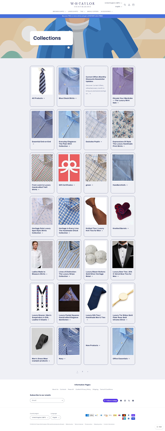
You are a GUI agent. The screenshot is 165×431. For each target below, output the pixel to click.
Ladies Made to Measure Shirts (38, 273)
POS (48, 424)
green (88, 185)
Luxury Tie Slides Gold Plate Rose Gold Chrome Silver (123, 317)
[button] (59, 11)
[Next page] (88, 372)
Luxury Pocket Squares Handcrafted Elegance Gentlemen (69, 317)
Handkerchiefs (119, 185)
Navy (61, 359)
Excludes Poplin (93, 142)
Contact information (109, 424)
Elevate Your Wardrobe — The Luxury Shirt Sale (123, 100)
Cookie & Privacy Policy (83, 389)
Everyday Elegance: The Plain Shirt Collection (67, 144)
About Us (55, 389)
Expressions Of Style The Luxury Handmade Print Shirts (123, 144)
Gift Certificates (66, 185)
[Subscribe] (62, 400)
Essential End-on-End (41, 142)
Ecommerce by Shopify (58, 424)
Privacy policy (88, 424)
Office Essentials (120, 359)
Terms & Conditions (106, 389)
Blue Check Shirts (66, 98)
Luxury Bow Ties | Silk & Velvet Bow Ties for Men (122, 274)
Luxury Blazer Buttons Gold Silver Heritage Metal (95, 274)
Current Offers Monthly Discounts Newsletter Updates (96, 79)
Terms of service (79, 424)
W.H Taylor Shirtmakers (40, 424)
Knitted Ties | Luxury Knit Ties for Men (95, 229)
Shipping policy (98, 424)
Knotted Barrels (120, 228)
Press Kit (71, 389)
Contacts (63, 389)
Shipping (95, 389)
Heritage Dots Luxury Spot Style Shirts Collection (41, 230)
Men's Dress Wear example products (40, 360)
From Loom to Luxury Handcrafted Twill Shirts (41, 187)
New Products (92, 345)
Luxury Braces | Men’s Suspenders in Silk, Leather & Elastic (41, 317)
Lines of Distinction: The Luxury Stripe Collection (68, 274)
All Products (37, 98)
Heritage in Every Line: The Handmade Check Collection (69, 230)
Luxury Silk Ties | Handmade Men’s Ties (95, 316)
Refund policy (69, 424)
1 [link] (77, 371)
